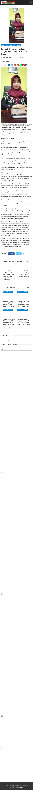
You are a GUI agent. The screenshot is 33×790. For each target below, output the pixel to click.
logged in (9, 340)
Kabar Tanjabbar (22, 291)
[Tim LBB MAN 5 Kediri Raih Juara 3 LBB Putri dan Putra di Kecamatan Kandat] (9, 313)
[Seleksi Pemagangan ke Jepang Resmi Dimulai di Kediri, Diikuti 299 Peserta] (9, 295)
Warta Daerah (16, 45)
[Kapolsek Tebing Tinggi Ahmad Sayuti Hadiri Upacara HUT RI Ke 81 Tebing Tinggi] (23, 313)
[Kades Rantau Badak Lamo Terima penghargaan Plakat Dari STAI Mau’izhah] (23, 295)
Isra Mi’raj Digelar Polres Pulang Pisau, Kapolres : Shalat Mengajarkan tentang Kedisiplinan (9, 276)
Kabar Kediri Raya (7, 291)
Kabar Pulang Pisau (7, 45)
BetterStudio (20, 787)
